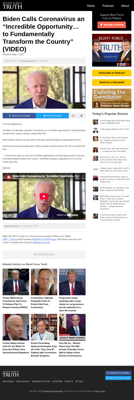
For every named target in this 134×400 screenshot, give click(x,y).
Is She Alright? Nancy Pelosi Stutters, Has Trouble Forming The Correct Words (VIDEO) (114, 140)
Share (20, 116)
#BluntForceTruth (42, 242)
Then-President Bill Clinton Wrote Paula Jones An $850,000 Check (115, 122)
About (125, 5)
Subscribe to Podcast (112, 72)
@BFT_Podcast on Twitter (119, 378)
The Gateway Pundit (27, 61)
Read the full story (11, 226)
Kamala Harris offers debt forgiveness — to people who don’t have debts (114, 150)
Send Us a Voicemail (111, 82)
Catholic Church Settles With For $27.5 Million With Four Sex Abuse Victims (115, 169)
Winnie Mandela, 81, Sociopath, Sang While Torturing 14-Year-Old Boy (114, 189)
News (91, 5)
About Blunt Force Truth (41, 381)
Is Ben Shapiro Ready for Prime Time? (114, 129)
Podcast (108, 5)
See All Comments (44, 254)
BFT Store (79, 381)
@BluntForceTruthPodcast (44, 239)
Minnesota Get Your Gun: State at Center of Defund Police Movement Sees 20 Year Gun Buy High (113, 159)
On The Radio (57, 381)
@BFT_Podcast (10, 239)
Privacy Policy (99, 391)
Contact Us (69, 381)
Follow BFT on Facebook (119, 373)
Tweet (54, 116)
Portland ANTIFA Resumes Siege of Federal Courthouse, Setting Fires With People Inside (115, 179)
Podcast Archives (22, 381)
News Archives (8, 381)
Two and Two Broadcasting (52, 391)
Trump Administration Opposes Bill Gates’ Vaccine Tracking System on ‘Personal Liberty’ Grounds (113, 217)
